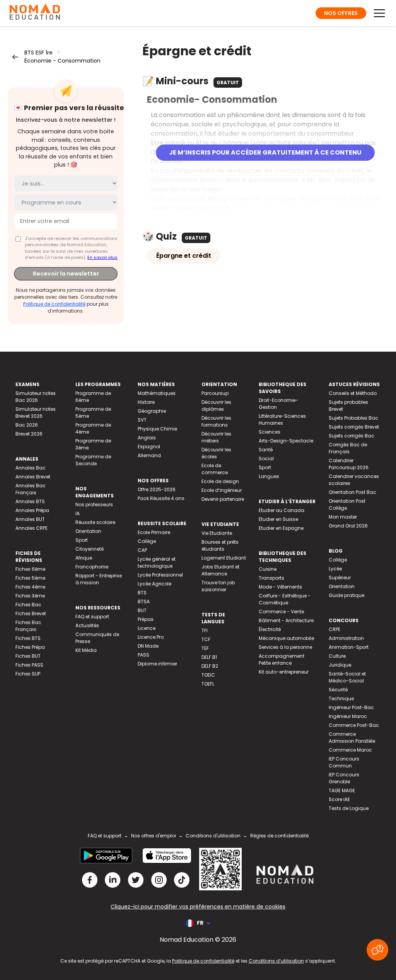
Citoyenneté (89, 549)
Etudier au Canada (281, 510)
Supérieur (340, 577)
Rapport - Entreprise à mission (98, 579)
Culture (337, 656)
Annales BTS (30, 501)
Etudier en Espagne (281, 528)
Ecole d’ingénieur (221, 490)
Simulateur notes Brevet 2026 (35, 412)
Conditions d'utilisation (213, 835)
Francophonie (91, 566)
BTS (142, 592)
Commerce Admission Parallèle (352, 737)
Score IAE (339, 799)
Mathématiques (157, 393)
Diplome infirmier (157, 663)
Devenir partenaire (222, 499)
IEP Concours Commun (344, 762)
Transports (271, 578)
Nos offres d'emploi (153, 835)
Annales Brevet (32, 476)
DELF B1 (209, 657)
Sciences (269, 432)
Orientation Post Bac (352, 492)
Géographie (152, 411)
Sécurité (338, 689)
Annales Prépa (32, 510)
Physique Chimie (157, 428)
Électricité (270, 629)
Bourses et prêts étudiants (220, 545)
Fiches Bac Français (28, 626)
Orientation (88, 531)
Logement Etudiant (223, 558)
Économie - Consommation (62, 61)
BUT (142, 610)
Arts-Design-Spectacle (286, 440)
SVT (142, 420)
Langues (269, 476)
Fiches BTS (28, 638)
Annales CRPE (31, 528)
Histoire (146, 402)
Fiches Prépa (30, 647)
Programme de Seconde (93, 460)
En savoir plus (102, 257)
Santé (266, 449)
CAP (142, 550)
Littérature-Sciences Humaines (282, 419)
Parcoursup (215, 393)
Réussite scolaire (95, 522)
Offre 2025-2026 (157, 489)
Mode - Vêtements (280, 587)
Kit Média (86, 650)
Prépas (146, 619)
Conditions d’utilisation (276, 961)
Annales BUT (30, 519)
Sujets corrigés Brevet (354, 427)
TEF (205, 648)
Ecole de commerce (214, 469)
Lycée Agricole (154, 583)
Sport (81, 540)
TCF (205, 639)
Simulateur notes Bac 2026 (35, 396)
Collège (147, 541)
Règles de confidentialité (279, 835)
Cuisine (268, 569)
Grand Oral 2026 (348, 525)
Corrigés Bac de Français (348, 448)
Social (266, 458)
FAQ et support (92, 616)
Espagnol (149, 446)
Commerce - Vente (281, 611)
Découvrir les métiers (216, 437)
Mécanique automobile (286, 638)
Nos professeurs (94, 504)
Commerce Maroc (350, 750)
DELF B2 (209, 666)
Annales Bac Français (30, 489)
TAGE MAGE (342, 790)
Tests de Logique (349, 808)
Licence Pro (151, 637)
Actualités (87, 625)
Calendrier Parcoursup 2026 (349, 464)
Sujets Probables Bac (353, 418)
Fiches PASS (29, 665)
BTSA (144, 601)
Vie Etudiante (216, 533)
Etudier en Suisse (278, 519)
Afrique (83, 558)
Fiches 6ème (30, 569)
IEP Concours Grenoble (344, 778)
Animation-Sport (349, 647)
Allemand (149, 455)
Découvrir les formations (216, 421)
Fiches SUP (27, 673)
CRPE (334, 629)
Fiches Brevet (30, 613)
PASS (143, 655)
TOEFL (207, 684)
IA (77, 513)
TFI (204, 630)
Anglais (147, 437)
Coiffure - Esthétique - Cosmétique (285, 599)
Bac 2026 (26, 425)
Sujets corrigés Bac (351, 435)
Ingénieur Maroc (348, 716)
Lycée (335, 568)
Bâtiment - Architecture (286, 620)
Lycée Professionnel (160, 575)
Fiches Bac (28, 604)
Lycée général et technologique (157, 562)
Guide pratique (346, 595)
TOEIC (208, 675)
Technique (341, 698)
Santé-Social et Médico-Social (347, 677)
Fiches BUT (28, 656)
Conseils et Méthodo (353, 393)
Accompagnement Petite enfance (281, 659)
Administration (346, 638)
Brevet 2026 (29, 433)
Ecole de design (220, 481)
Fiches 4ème (30, 587)
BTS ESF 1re (38, 52)
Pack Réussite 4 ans (161, 498)
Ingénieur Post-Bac (351, 707)
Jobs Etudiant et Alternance (220, 570)
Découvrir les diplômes (216, 405)
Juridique (340, 665)
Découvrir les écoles (216, 453)
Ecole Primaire (154, 532)
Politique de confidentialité (54, 304)
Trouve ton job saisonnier (218, 586)
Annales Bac (30, 467)
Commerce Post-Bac (354, 725)
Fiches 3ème (30, 595)
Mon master (343, 517)
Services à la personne (285, 647)
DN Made (148, 646)
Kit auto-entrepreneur (284, 672)
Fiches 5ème (30, 578)
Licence (146, 628)
